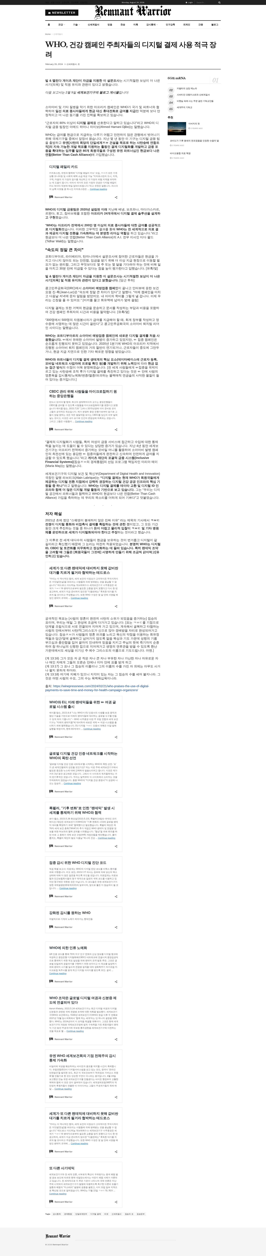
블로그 (214, 24)
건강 (60, 24)
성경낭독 (65, 2)
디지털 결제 (96, 1214)
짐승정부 (141, 1214)
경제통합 (68, 1214)
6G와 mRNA (177, 78)
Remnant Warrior (60, 1245)
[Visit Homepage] (133, 12)
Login (190, 2)
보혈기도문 (55, 2)
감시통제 (151, 24)
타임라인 (84, 2)
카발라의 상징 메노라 (187, 88)
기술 (75, 24)
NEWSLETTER (63, 12)
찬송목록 (75, 2)
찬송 (123, 24)
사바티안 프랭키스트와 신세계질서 (193, 94)
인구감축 (170, 24)
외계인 (186, 24)
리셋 (106, 1214)
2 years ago (177, 158)
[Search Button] (219, 2)
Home (48, 34)
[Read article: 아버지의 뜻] (177, 128)
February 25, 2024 (54, 64)
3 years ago (196, 128)
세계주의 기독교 (184, 107)
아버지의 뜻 (194, 123)
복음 (47, 2)
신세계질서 (93, 24)
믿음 (110, 24)
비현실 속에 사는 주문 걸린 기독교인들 (195, 101)
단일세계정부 (81, 1214)
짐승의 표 (129, 1214)
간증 (200, 24)
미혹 (135, 24)
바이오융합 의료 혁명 (180, 153)
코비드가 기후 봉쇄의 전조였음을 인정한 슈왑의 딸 (194, 140)
